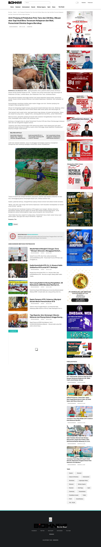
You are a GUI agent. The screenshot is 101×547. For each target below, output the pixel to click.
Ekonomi (79, 473)
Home (12, 7)
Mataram (71, 484)
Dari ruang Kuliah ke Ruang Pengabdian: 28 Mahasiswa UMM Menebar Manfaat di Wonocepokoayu (53, 137)
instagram (59, 530)
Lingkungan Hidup (83, 480)
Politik (84, 495)
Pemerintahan (82, 491)
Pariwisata (71, 491)
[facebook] (82, 7)
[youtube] (91, 7)
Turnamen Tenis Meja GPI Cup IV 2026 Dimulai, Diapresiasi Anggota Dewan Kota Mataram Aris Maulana (79, 460)
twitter (42, 530)
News (53, 7)
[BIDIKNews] (15, 3)
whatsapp (50, 530)
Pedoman (90, 2)
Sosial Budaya (79, 498)
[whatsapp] (87, 7)
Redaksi (84, 2)
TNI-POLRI (61, 7)
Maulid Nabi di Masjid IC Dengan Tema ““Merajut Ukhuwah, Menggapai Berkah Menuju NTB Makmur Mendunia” (17, 137)
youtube (68, 530)
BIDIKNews (55, 540)
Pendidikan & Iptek (73, 495)
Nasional (17, 7)
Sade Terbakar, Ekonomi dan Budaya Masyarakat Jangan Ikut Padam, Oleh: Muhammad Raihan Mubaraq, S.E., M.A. (78, 439)
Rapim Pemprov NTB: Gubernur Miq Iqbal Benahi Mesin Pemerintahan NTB (45, 300)
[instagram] (89, 7)
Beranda (10, 12)
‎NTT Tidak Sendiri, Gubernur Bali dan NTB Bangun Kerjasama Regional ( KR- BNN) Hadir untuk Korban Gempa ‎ (79, 378)
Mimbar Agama (41, 7)
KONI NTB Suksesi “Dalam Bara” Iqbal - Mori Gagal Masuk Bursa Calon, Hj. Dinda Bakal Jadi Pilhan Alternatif (79, 399)
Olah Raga (71, 393)
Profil (70, 498)
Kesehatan (71, 480)
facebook (34, 530)
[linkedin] (21, 228)
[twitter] (84, 7)
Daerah (33, 7)
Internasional (25, 7)
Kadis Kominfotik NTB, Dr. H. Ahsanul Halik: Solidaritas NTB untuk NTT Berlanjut (36, 137)
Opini (48, 7)
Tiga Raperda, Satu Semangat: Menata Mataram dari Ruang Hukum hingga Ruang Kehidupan (46, 316)
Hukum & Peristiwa (73, 476)
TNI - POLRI (72, 502)
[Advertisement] (36, 42)
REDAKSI (51, 534)
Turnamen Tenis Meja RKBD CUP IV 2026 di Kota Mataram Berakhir (80, 419)
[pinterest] (18, 228)
